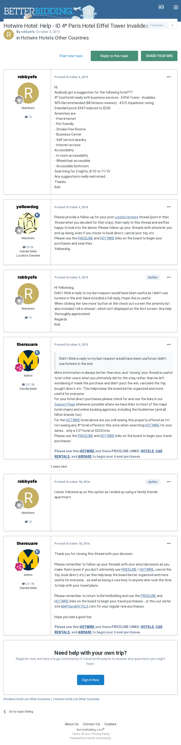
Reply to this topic (114, 56)
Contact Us (91, 724)
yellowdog (27, 206)
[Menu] (176, 7)
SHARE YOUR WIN (159, 56)
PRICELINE (85, 238)
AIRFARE (85, 456)
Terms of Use (80, 734)
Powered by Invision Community (90, 738)
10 (30, 117)
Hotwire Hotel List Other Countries (76, 699)
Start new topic (71, 56)
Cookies (110, 724)
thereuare (27, 344)
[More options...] (168, 77)
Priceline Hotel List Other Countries (27, 699)
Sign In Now (90, 680)
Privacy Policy (100, 734)
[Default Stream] (161, 7)
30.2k (30, 247)
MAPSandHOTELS (74, 606)
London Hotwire (126, 217)
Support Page (64, 404)
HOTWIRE (107, 238)
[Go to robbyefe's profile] (9, 34)
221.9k (30, 384)
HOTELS (147, 451)
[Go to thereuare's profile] (28, 360)
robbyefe (28, 32)
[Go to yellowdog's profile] (28, 223)
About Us (72, 724)
